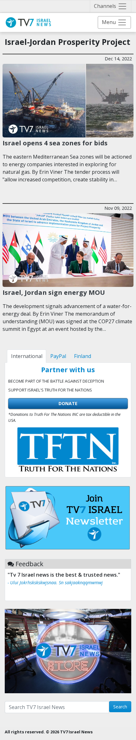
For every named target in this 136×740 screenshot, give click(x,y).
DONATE (68, 403)
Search (120, 707)
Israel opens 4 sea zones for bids (55, 142)
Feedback (29, 564)
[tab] (26, 356)
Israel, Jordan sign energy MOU (54, 292)
